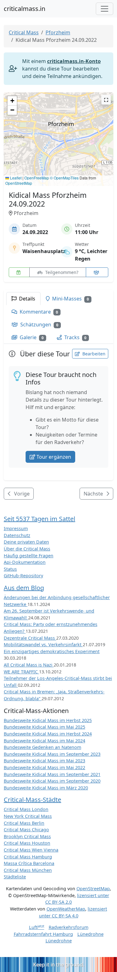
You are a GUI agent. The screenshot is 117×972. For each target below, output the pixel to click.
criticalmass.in (24, 8)
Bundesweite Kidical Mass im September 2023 (52, 754)
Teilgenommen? (61, 272)
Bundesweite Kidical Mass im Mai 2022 (44, 767)
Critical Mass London (26, 809)
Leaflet (15, 177)
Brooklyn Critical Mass (27, 836)
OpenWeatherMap (65, 909)
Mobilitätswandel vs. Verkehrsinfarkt (43, 644)
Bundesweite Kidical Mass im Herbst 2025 (48, 720)
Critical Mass (24, 32)
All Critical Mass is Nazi (29, 665)
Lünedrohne (90, 934)
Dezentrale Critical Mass (30, 638)
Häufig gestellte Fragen (28, 556)
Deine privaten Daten (26, 542)
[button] (58, 133)
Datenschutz (17, 535)
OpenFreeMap (36, 177)
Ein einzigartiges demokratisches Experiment (52, 651)
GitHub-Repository (23, 576)
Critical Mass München (28, 870)
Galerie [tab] (31, 337)
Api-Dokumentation (25, 562)
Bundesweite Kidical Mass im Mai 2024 (44, 741)
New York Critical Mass (28, 816)
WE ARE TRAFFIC (21, 672)
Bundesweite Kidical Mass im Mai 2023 (44, 761)
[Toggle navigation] (104, 8)
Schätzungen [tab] (38, 324)
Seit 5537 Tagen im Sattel (39, 519)
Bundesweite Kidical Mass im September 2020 (52, 781)
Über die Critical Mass (27, 549)
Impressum (16, 528)
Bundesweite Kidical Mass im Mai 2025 (44, 727)
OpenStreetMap (18, 183)
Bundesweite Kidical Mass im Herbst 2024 (48, 734)
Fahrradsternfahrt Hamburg (43, 934)
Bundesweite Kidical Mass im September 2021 (52, 774)
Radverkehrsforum (68, 927)
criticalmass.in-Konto (74, 61)
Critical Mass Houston (27, 843)
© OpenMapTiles (64, 177)
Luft (36, 927)
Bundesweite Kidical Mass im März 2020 (46, 788)
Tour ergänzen (54, 456)
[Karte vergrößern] (106, 100)
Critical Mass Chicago (26, 830)
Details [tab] (26, 298)
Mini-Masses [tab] (70, 298)
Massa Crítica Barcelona (29, 863)
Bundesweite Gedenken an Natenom (42, 747)
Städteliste (15, 877)
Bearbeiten (93, 354)
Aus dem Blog (24, 588)
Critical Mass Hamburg (28, 857)
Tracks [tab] (75, 337)
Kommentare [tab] (38, 311)
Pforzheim (58, 32)
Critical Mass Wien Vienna (31, 850)
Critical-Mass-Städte (32, 799)
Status (10, 569)
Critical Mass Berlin (24, 823)
